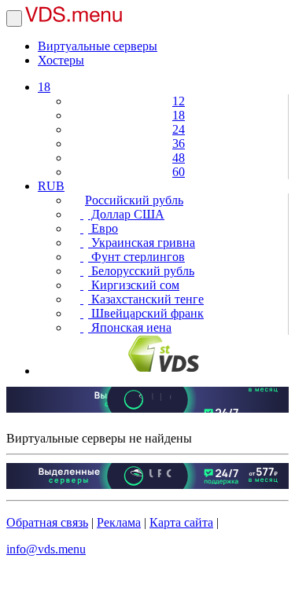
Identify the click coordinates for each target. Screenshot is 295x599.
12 (178, 101)
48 (178, 157)
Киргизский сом (133, 285)
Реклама (119, 522)
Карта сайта (181, 522)
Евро (103, 228)
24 (178, 129)
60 (178, 171)
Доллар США (126, 214)
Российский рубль (134, 200)
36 (178, 143)
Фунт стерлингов (136, 256)
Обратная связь (47, 522)
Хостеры (61, 60)
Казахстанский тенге (146, 299)
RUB (51, 186)
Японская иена (129, 327)
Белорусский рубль (141, 270)
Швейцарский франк (146, 313)
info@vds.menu (46, 549)
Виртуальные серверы (97, 46)
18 (44, 87)
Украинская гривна (141, 242)
